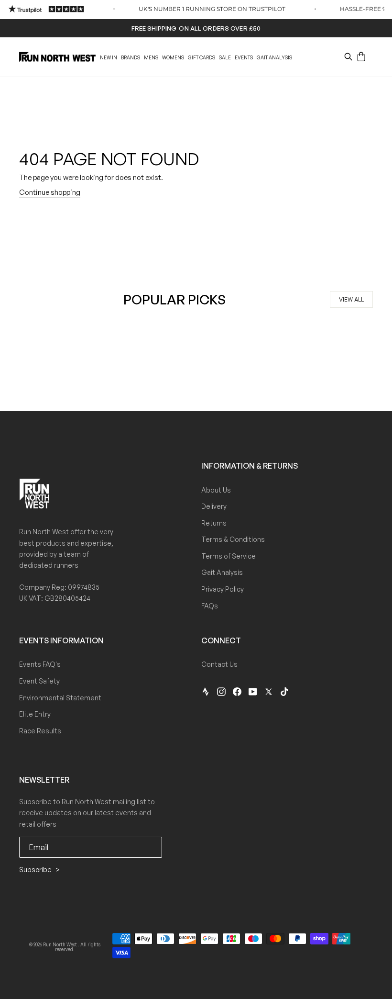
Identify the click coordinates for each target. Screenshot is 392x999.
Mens (151, 57)
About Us (216, 490)
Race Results (40, 731)
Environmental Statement (60, 698)
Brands (130, 57)
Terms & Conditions (233, 539)
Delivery (214, 506)
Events (244, 57)
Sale (225, 57)
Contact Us (219, 664)
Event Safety (39, 681)
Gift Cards (201, 57)
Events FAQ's (40, 664)
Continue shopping (49, 192)
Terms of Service (228, 556)
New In (108, 57)
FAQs (209, 606)
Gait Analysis (274, 57)
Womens (173, 57)
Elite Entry (35, 714)
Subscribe (36, 869)
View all (351, 299)
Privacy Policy (222, 589)
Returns (214, 523)
